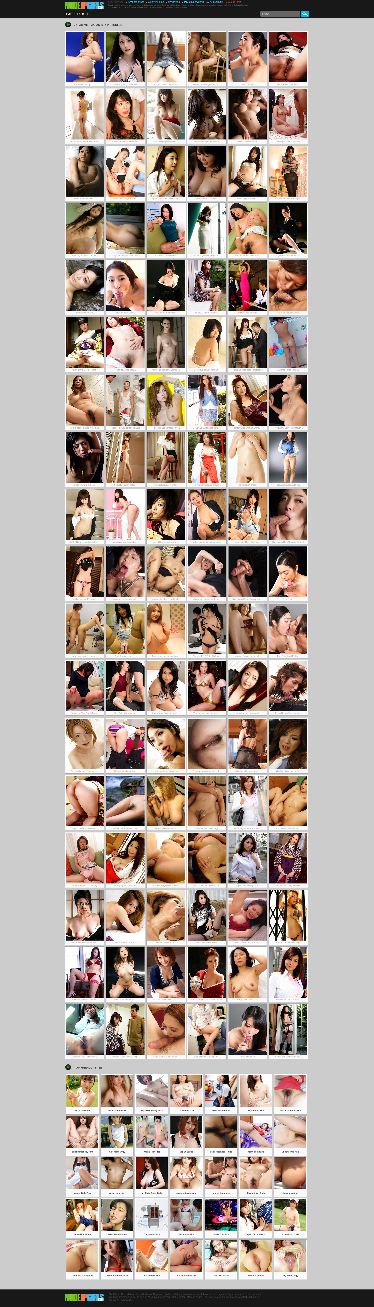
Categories (75, 14)
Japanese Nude (215, 2)
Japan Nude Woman (194, 2)
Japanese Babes (136, 2)
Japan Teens (174, 2)
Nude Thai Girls (156, 2)
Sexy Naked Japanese (85, 6)
